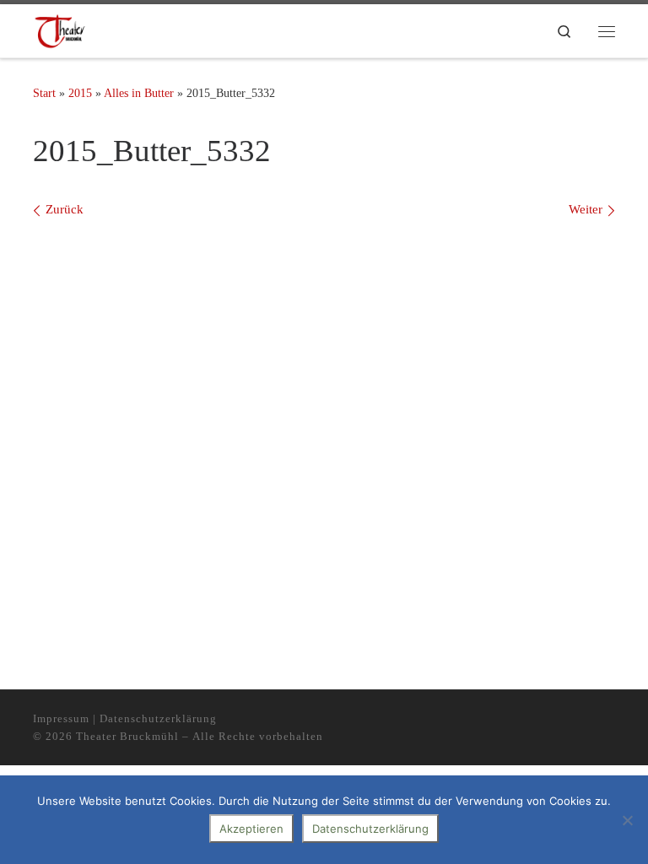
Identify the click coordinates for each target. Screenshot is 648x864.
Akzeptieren (251, 828)
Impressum (61, 718)
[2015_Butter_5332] (324, 426)
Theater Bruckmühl (127, 736)
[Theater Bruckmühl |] (60, 31)
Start (44, 93)
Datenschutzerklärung (158, 718)
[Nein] (626, 820)
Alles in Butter (139, 93)
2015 (80, 93)
